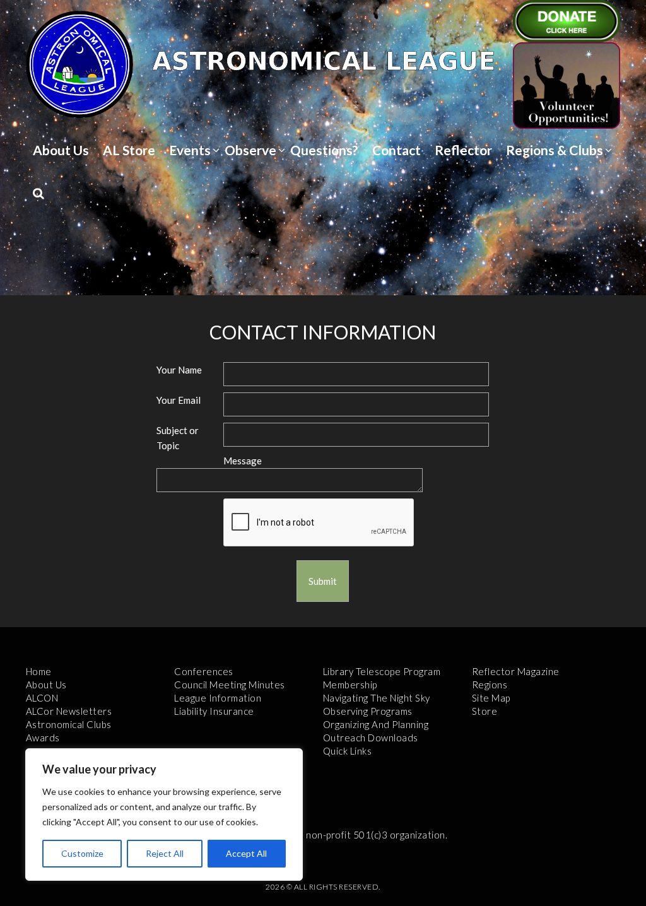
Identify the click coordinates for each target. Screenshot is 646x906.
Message (242, 460)
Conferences (203, 671)
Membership (350, 684)
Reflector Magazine (516, 671)
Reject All (165, 853)
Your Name (179, 369)
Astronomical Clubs (69, 724)
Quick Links (347, 750)
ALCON (42, 697)
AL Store (129, 150)
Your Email (178, 400)
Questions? (324, 150)
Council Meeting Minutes (229, 684)
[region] (164, 814)
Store (485, 711)
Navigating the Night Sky (376, 697)
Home (39, 671)
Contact (396, 150)
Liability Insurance (214, 711)
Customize (82, 853)
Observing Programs (368, 711)
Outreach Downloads (370, 737)
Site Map (491, 697)
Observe (250, 150)
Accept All (246, 853)
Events (190, 150)
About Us (61, 150)
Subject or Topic (177, 438)
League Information (217, 697)
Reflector (463, 150)
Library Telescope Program (382, 671)
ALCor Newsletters (69, 711)
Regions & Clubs (554, 150)
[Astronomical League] (79, 64)
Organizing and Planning (376, 724)
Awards (43, 737)
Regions (490, 684)
